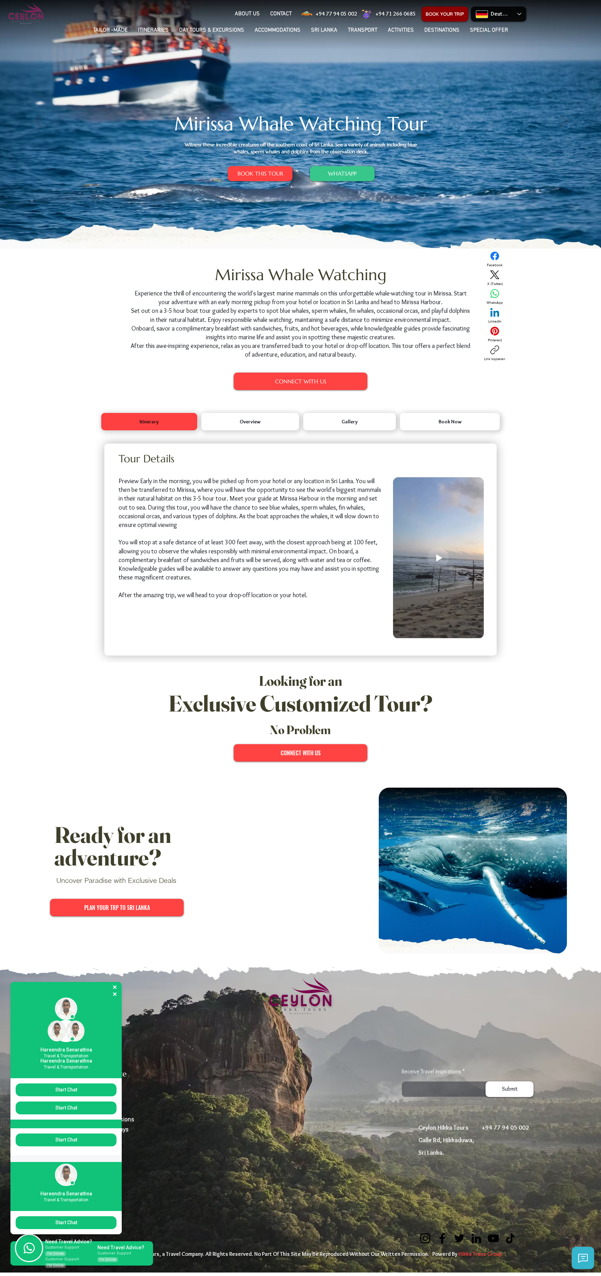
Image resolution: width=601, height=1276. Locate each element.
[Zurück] (38, 121)
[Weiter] (563, 121)
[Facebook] (442, 1238)
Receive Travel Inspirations (431, 1071)
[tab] (149, 421)
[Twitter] (459, 1238)
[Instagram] (425, 1238)
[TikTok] (510, 1238)
